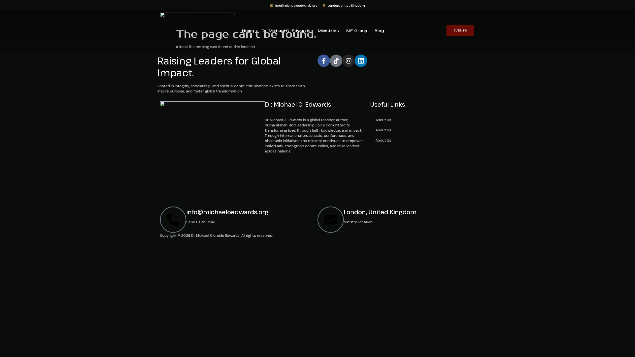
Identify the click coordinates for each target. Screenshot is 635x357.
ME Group (356, 31)
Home (248, 31)
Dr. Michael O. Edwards (285, 31)
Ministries (328, 31)
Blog (379, 31)
